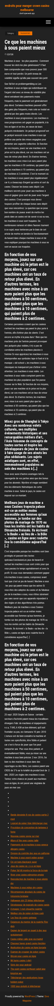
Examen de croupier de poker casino (27, 951)
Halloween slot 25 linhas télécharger (27, 900)
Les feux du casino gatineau (23, 917)
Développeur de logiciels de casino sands (29, 904)
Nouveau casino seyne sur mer (24, 836)
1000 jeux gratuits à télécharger (25, 986)
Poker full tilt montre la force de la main (29, 870)
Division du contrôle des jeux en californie (30, 853)
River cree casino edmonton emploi (27, 874)
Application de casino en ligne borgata (28, 947)
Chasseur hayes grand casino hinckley (28, 943)
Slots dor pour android (20, 964)
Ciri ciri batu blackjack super (23, 862)
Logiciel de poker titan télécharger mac (29, 823)
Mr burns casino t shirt (20, 960)
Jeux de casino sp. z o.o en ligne (25, 866)
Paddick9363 (25, 33)
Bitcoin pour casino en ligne (23, 956)
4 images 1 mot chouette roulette (26, 909)
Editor (10, 54)
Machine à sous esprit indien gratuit (27, 857)
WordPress (30, 996)
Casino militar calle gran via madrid (26, 939)
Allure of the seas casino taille (24, 840)
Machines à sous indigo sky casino (26, 887)
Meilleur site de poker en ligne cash (27, 913)
